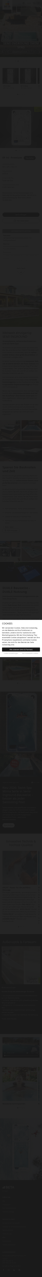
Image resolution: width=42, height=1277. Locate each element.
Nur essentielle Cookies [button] (30, 653)
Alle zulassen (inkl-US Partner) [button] (21, 649)
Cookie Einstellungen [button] (11, 653)
